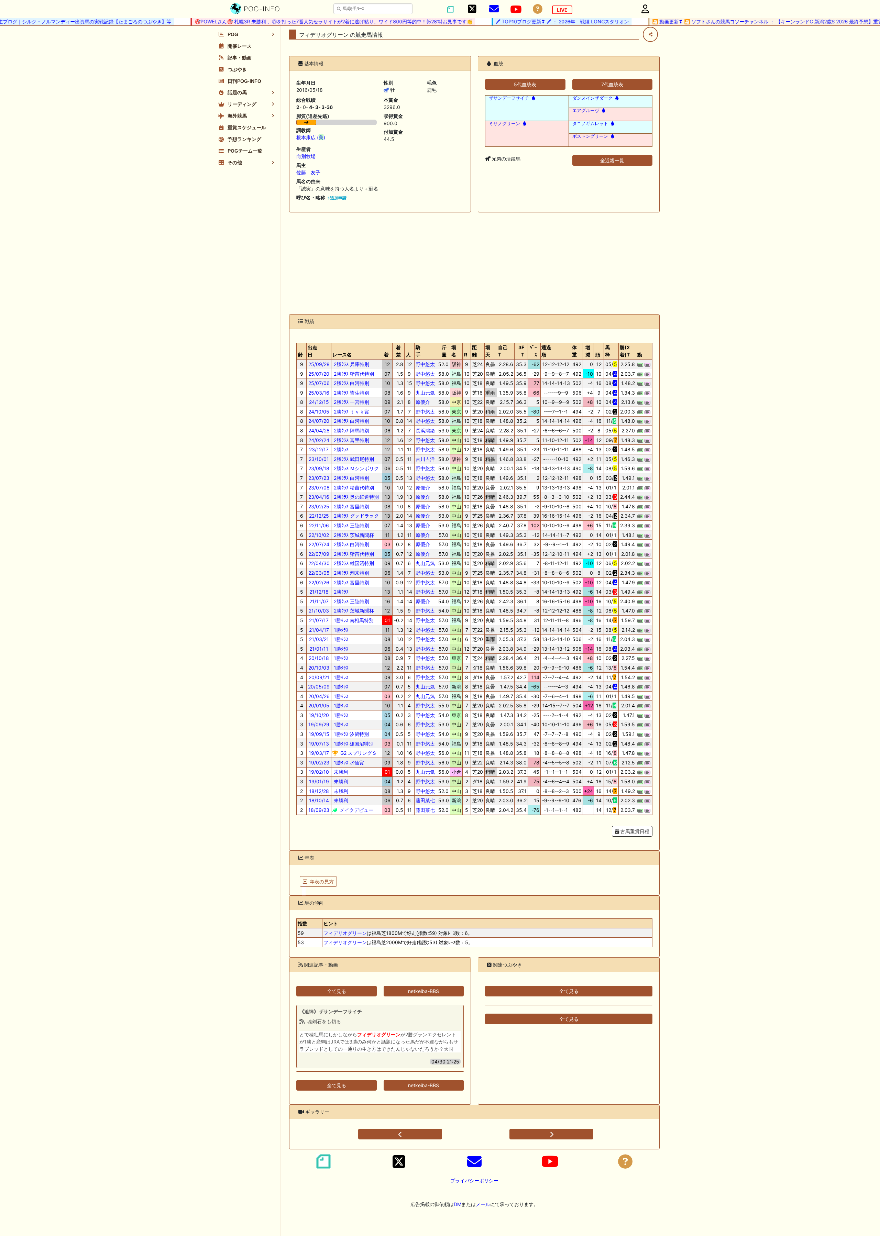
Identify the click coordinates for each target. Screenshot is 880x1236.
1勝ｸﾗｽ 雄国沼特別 (353, 744)
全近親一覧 (612, 160)
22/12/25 (319, 516)
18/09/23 (318, 810)
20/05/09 (319, 686)
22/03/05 (319, 573)
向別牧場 (306, 156)
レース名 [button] (342, 354)
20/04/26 (319, 696)
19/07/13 (319, 744)
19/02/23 (319, 762)
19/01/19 (319, 781)
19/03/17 (319, 753)
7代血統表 (612, 84)
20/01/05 (318, 705)
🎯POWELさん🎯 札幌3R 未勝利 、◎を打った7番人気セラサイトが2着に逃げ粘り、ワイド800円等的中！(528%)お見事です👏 (312, 21)
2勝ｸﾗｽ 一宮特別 (350, 402)
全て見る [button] (336, 991)
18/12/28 (319, 791)
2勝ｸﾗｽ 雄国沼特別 (353, 563)
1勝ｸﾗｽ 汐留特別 (350, 734)
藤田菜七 (425, 800)
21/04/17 (319, 630)
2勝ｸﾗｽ (340, 449)
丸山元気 (425, 393)
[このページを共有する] (650, 34)
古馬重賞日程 (634, 831)
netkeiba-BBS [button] (423, 991)
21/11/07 (319, 601)
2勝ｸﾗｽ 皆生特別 (350, 393)
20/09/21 (319, 677)
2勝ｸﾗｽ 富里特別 (350, 440)
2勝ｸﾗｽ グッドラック (355, 516)
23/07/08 (319, 487)
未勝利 (340, 772)
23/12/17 (319, 449)
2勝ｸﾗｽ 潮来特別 (350, 573)
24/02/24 (318, 440)
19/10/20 (319, 715)
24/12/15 (319, 402)
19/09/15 (319, 734)
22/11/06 (319, 525)
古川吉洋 (425, 459)
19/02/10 (319, 772)
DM (457, 1204)
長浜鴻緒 (425, 430)
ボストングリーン (590, 136)
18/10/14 (319, 800)
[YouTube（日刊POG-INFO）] (515, 9)
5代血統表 (525, 84)
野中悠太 (425, 364)
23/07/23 (318, 478)
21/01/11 (318, 649)
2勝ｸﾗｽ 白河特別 (350, 383)
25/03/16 (318, 393)
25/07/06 (319, 383)
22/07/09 (318, 554)
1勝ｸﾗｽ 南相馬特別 (353, 620)
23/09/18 (318, 468)
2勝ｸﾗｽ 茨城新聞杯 (353, 535)
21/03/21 (319, 639)
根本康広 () (310, 137)
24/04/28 (319, 430)
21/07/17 (319, 620)
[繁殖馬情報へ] (532, 98)
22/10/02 (319, 535)
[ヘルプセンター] (537, 9)
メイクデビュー (355, 810)
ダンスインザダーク (592, 98)
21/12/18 (319, 592)
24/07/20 (318, 421)
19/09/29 (318, 724)
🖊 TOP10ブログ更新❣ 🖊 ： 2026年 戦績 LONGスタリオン (540, 21)
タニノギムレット (590, 123)
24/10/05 (318, 412)
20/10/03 (318, 668)
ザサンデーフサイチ (509, 98)
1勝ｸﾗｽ (340, 630)
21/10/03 (319, 611)
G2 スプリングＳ (358, 753)
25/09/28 (319, 364)
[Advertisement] (474, 263)
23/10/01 (319, 459)
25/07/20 (318, 374)
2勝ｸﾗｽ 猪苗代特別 (353, 374)
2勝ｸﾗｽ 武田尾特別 (353, 459)
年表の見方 (322, 881)
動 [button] (639, 354)
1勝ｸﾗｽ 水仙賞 (348, 762)
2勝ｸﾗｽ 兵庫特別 (350, 364)
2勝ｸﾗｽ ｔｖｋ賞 (350, 412)
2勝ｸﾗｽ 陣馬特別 (350, 430)
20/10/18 (319, 658)
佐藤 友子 (308, 172)
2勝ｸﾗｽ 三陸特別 (350, 525)
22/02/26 (319, 582)
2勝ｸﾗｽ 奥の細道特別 (355, 497)
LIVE (562, 10)
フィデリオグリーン (345, 933)
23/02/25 (318, 506)
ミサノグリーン (504, 123)
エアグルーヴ (585, 110)
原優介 (423, 402)
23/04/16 (318, 497)
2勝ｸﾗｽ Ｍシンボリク (355, 468)
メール (483, 1204)
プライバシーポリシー (474, 1180)
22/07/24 (319, 544)
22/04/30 (319, 563)
